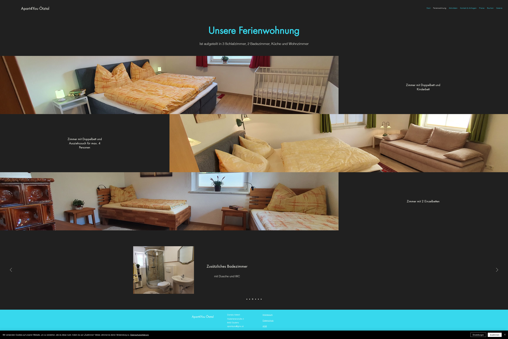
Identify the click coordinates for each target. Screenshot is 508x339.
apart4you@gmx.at (235, 326)
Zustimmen (494, 334)
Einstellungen (478, 334)
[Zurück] (11, 270)
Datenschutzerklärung (139, 334)
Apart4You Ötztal (35, 8)
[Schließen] (504, 335)
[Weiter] (497, 270)
